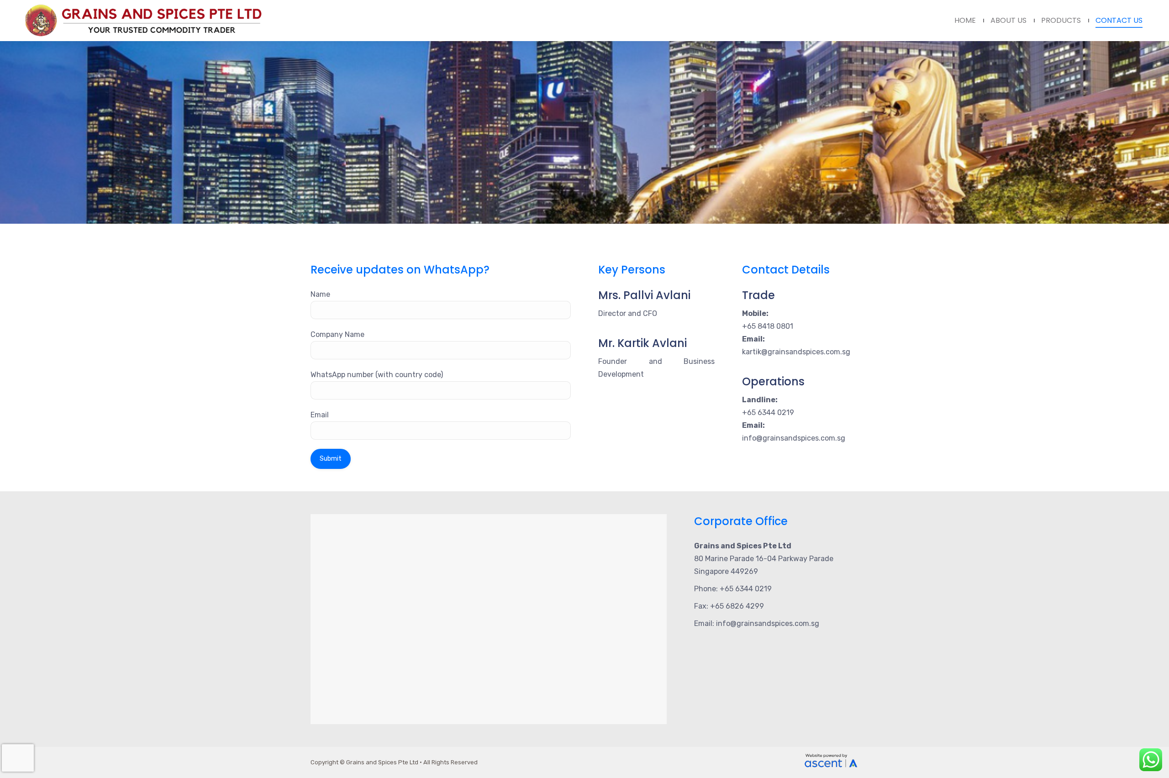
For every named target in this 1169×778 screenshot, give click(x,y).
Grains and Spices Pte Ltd (382, 762)
